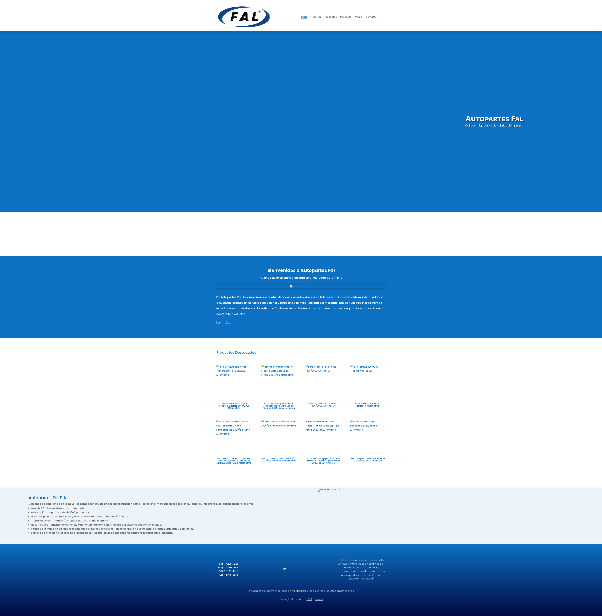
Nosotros (316, 16)
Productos (331, 16)
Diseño (319, 599)
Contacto (371, 16)
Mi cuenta (345, 16)
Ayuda (358, 16)
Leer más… (223, 322)
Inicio (304, 16)
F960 (309, 599)
